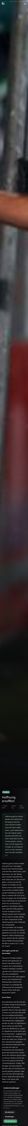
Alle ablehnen (9, 1112)
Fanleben (6, 792)
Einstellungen (9, 1117)
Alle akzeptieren (10, 1121)
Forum (11, 1)
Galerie (20, 1)
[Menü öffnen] (25, 4)
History (15, 1)
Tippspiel (25, 1)
